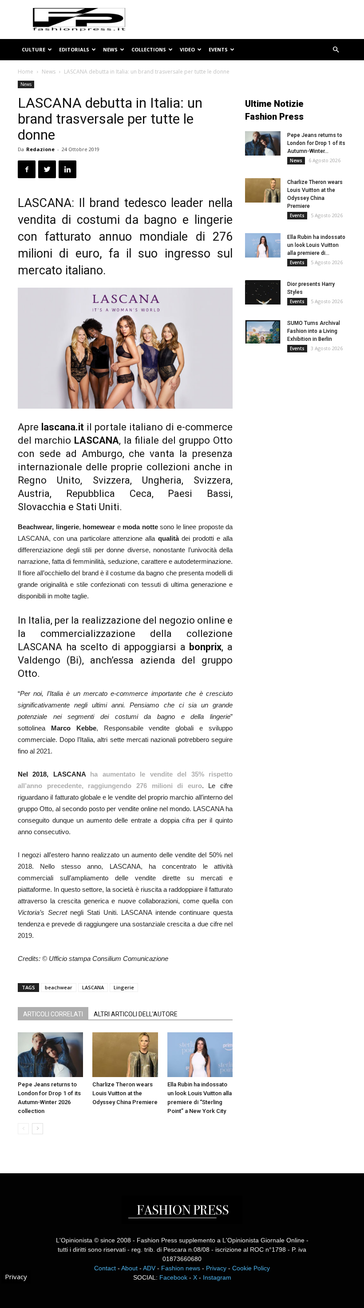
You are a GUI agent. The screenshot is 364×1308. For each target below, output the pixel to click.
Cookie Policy (251, 1268)
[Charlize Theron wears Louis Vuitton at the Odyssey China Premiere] (125, 1054)
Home (25, 71)
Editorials (74, 49)
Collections (148, 49)
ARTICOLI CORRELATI (53, 1014)
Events (218, 49)
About (129, 1268)
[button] (335, 50)
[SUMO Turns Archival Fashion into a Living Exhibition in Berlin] (263, 331)
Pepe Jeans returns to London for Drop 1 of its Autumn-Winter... (316, 143)
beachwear (58, 987)
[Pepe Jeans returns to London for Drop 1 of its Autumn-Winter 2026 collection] (50, 1054)
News (110, 49)
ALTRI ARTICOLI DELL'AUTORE (136, 1014)
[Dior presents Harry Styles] (263, 292)
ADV (149, 1268)
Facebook (173, 1277)
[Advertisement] (304, 431)
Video (187, 49)
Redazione (40, 149)
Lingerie (124, 987)
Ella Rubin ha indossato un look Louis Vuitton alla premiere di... (316, 245)
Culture (33, 49)
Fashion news (180, 1268)
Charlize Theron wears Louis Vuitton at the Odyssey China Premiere (125, 1093)
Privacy (216, 1268)
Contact (105, 1268)
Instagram (217, 1277)
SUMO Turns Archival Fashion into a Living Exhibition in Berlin (313, 331)
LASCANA (93, 987)
